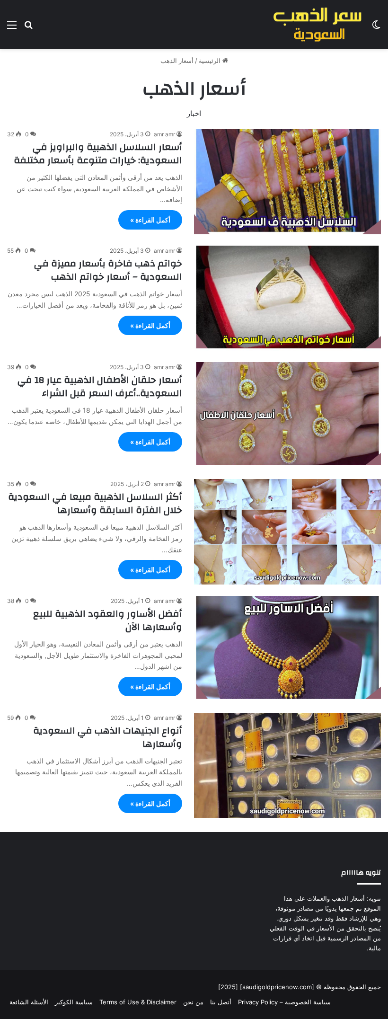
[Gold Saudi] (317, 24)
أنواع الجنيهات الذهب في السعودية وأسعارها (107, 737)
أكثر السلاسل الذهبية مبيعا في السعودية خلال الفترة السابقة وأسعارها (95, 503)
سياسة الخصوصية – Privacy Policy (284, 1002)
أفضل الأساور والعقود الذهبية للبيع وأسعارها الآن (107, 620)
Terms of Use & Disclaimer (137, 1002)
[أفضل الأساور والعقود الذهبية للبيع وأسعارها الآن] (287, 648)
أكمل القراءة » (150, 220)
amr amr (164, 134)
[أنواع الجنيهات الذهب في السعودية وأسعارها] (287, 765)
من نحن (193, 1002)
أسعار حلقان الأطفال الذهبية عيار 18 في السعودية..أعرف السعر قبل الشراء (100, 386)
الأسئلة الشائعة (28, 1002)
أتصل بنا (220, 1002)
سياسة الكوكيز (74, 1002)
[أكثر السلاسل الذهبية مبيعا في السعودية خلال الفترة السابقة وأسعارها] (287, 532)
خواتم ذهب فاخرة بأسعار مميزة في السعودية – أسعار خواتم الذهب (108, 270)
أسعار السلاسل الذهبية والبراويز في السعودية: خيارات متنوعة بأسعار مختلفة (98, 153)
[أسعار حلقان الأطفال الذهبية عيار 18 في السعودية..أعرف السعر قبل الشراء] (287, 415)
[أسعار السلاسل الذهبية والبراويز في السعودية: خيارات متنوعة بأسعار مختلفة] (287, 181)
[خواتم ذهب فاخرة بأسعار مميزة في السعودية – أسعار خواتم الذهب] (287, 298)
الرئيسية (210, 60)
